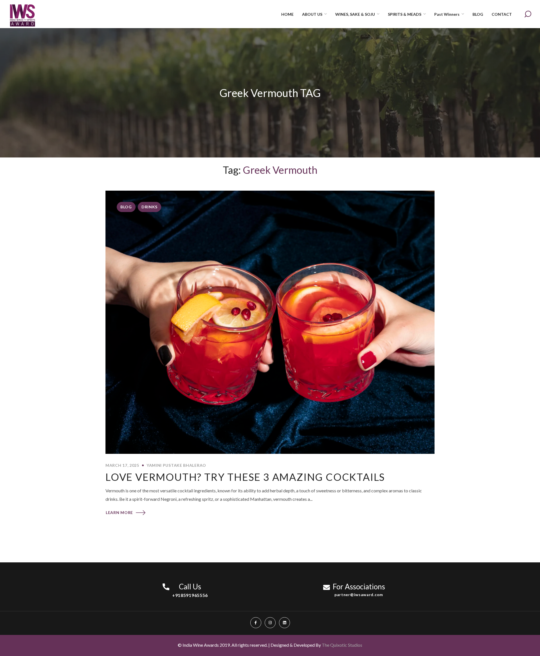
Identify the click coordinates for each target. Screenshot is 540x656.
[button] (528, 14)
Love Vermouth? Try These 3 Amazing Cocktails (245, 477)
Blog (126, 206)
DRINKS (149, 206)
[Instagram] (270, 622)
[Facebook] (255, 622)
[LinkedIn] (284, 622)
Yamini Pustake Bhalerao (176, 465)
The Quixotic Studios (342, 645)
